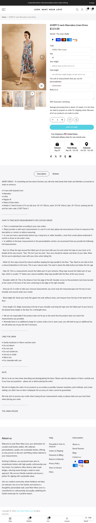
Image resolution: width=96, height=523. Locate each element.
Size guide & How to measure (57, 445)
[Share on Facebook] (51, 156)
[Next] (42, 57)
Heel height (54, 70)
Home (4, 17)
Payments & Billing (56, 455)
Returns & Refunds (56, 459)
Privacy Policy (54, 463)
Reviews (56, 174)
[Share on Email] (70, 156)
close (5, 3)
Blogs (74, 453)
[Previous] (6, 57)
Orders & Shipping (56, 451)
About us (76, 444)
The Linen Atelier (62, 34)
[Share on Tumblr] (65, 156)
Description (41, 174)
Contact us (76, 457)
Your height (54, 61)
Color (52, 46)
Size (51, 54)
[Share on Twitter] (56, 156)
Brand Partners (78, 448)
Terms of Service (55, 468)
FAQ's (51, 472)
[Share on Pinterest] (60, 156)
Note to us (54, 90)
